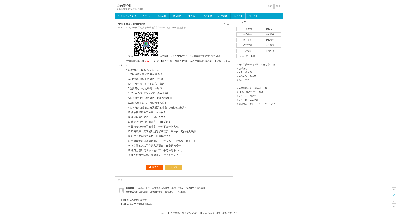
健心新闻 (161, 16)
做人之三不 (244, 80)
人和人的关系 (245, 72)
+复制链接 (181, 191)
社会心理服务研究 (127, 16)
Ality (210, 213)
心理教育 (222, 16)
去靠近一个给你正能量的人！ (141, 203)
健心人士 (253, 16)
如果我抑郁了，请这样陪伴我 (253, 88)
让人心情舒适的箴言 (137, 200)
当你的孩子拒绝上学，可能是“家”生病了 (258, 64)
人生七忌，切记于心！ (249, 96)
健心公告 (247, 34)
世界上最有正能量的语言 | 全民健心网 (157, 191)
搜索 (270, 6)
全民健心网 (124, 5)
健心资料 (192, 16)
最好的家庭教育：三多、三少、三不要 (257, 104)
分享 (175, 167)
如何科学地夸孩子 (247, 76)
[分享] (394, 195)
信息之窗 (247, 29)
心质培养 (146, 16)
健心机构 (177, 16)
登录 (278, 6)
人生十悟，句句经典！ (249, 100)
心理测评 (238, 16)
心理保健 (207, 16)
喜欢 (155, 167)
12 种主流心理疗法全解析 (251, 92)
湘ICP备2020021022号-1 (225, 213)
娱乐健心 (243, 68)
